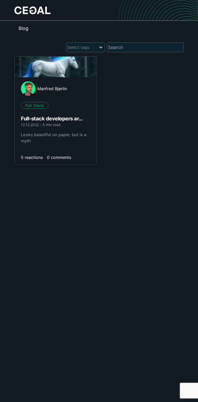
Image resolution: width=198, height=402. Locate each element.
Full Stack (34, 105)
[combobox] (68, 47)
